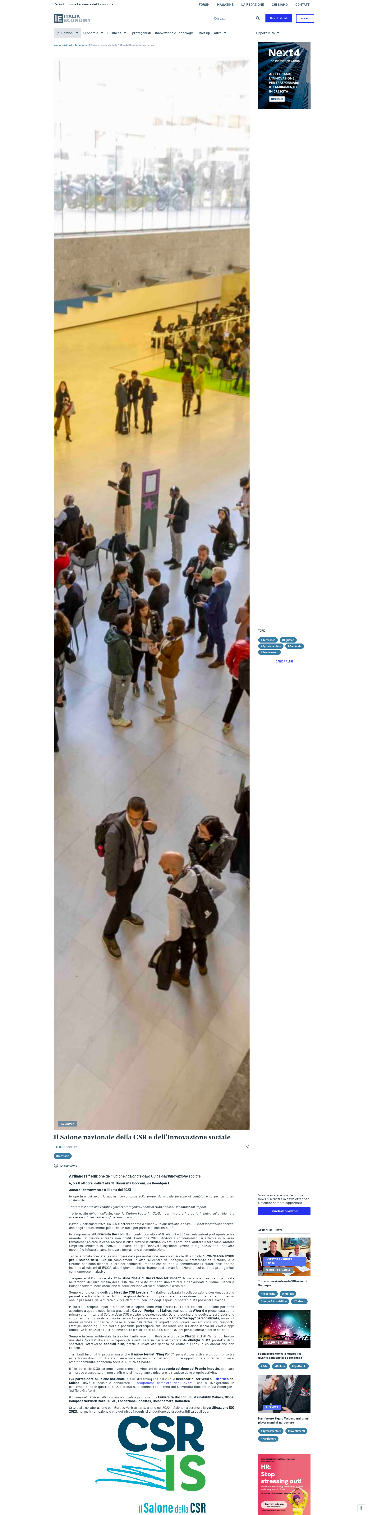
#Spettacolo (299, 1366)
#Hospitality (268, 1293)
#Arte (264, 1366)
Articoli (67, 45)
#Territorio (62, 1156)
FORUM (204, 4)
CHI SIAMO (280, 4)
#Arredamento (269, 652)
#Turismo (299, 1301)
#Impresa (288, 1293)
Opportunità (265, 33)
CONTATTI (302, 4)
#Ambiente (294, 646)
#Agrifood (288, 640)
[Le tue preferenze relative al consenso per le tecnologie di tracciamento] (361, 1508)
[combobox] (234, 18)
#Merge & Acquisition (274, 1301)
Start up (204, 33)
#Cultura (279, 1366)
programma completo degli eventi (165, 1383)
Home (57, 45)
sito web (222, 1379)
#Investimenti (296, 1431)
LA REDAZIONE (252, 4)
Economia (90, 33)
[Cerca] (258, 18)
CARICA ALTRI (284, 661)
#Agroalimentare (271, 646)
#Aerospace (268, 640)
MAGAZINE (225, 4)
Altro (218, 33)
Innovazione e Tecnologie (174, 33)
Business (114, 33)
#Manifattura (268, 1438)
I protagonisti (141, 33)
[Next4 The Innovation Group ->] (284, 108)
